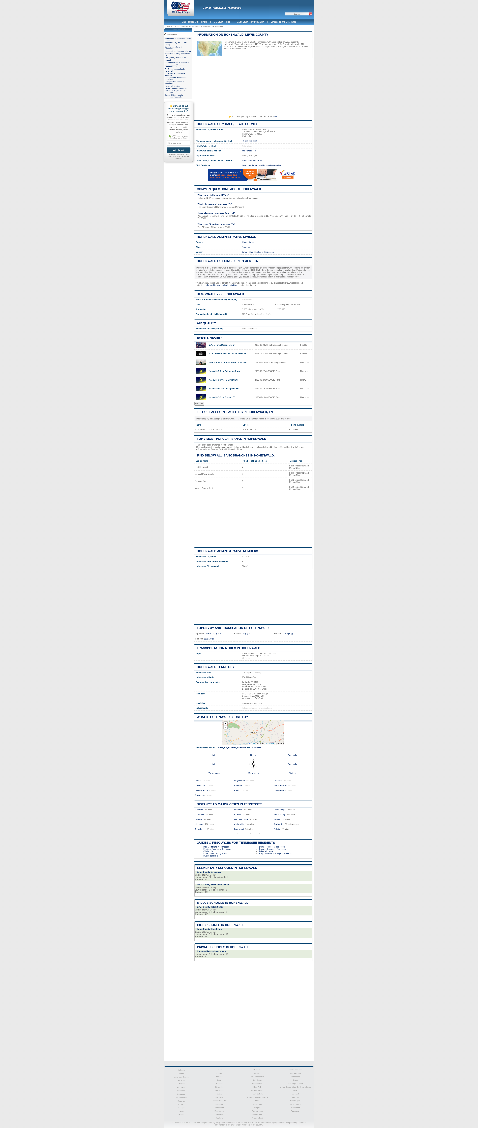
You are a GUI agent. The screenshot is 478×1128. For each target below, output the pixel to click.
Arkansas (181, 1084)
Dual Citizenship (210, 856)
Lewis (244, 252)
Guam (181, 1111)
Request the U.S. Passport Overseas (275, 854)
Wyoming (295, 1111)
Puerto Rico (257, 1115)
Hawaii (181, 1115)
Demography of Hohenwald (220, 294)
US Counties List (222, 22)
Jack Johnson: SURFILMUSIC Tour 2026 (228, 362)
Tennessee (196, 26)
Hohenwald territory (215, 667)
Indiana (219, 1077)
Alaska (181, 1074)
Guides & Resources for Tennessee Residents (236, 842)
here (276, 117)
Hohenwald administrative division (226, 236)
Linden (220, 748)
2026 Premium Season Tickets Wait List (227, 354)
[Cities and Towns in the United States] (181, 13)
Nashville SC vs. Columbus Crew (224, 371)
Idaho (219, 1070)
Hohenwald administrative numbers (227, 551)
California (181, 1087)
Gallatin (277, 829)
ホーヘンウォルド (213, 633)
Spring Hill (278, 824)
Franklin (237, 814)
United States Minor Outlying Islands (295, 1087)
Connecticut (181, 1098)
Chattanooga (279, 810)
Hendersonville (241, 819)
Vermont (295, 1094)
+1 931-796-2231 (249, 141)
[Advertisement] (253, 85)
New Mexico (257, 1083)
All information (172, 34)
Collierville (239, 824)
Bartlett (277, 819)
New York (257, 1087)
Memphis (238, 810)
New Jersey (257, 1080)
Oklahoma (257, 1104)
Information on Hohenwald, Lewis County (232, 34)
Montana (219, 1118)
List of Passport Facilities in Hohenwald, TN (235, 412)
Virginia (295, 1097)
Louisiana (219, 1090)
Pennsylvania (257, 1111)
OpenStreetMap (270, 744)
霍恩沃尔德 (209, 639)
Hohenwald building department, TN (227, 261)
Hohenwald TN (218, 26)
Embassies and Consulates (283, 22)
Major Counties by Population (250, 22)
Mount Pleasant (280, 785)
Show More (199, 404)
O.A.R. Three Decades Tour (222, 345)
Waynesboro (230, 748)
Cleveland (199, 829)
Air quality (206, 323)
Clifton (237, 790)
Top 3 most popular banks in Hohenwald (231, 438)
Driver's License (266, 851)
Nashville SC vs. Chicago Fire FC (224, 389)
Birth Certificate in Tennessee (216, 847)
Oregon (257, 1108)
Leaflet (252, 744)
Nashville (199, 810)
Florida (181, 1104)
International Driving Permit (215, 854)
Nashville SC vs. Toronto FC (222, 397)
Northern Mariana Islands (257, 1097)
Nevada (257, 1073)
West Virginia (295, 1104)
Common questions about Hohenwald (229, 189)
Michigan (219, 1104)
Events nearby (209, 337)
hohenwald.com (239, 49)
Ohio (257, 1101)
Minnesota (219, 1108)
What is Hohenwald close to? (222, 717)
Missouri (219, 1115)
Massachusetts (219, 1101)
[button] (225, 723)
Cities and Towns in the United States (178, 26)
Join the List (178, 150)
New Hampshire (257, 1077)
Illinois (219, 1073)
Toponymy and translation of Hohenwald (233, 628)
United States (248, 242)
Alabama (181, 1070)
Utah (295, 1090)
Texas (295, 1080)
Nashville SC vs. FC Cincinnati (223, 380)
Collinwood (279, 790)
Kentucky (219, 1087)
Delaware (181, 1101)
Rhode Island (257, 1118)
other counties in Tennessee (261, 252)
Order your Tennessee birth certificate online (261, 165)
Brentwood (239, 829)
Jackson (198, 819)
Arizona (181, 1080)
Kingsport (199, 824)
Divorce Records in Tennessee (272, 849)
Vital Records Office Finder (194, 22)
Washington (295, 1101)
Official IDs (208, 851)
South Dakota (295, 1073)
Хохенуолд (288, 633)
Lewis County (206, 26)
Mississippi (219, 1111)
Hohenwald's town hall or (216, 285)
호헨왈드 (246, 633)
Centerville (256, 748)
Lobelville (241, 748)
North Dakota (257, 1094)
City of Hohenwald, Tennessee (222, 7)
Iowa (219, 1080)
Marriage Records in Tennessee (217, 849)
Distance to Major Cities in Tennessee (229, 804)
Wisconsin (295, 1108)
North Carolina (257, 1090)
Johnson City (279, 814)
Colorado (181, 1091)
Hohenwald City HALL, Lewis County (227, 124)
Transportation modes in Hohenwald (228, 648)
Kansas (219, 1083)
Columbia (199, 795)
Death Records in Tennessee (272, 847)
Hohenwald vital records (253, 160)
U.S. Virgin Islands (295, 1083)
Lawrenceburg (201, 790)
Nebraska (257, 1070)
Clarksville (199, 814)
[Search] (310, 13)
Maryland (219, 1097)
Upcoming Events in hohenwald (177, 62)
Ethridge (292, 773)
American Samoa (181, 1077)
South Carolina (295, 1070)
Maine (219, 1094)
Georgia (181, 1108)
